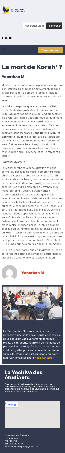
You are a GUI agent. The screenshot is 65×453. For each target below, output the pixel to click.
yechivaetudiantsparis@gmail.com (21, 446)
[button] (4, 50)
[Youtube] (10, 38)
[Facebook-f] (2, 38)
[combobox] (34, 25)
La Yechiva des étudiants (24, 375)
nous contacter (44, 357)
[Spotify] (6, 38)
